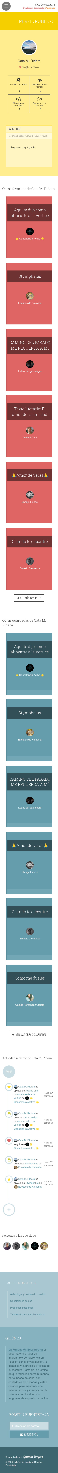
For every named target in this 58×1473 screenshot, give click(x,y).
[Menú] (6, 6)
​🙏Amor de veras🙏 (29, 475)
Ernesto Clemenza (30, 568)
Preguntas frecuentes (22, 1307)
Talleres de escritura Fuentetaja (27, 1314)
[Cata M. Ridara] (29, 47)
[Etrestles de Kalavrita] (16, 1167)
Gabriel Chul (30, 437)
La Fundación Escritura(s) (26, 1349)
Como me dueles (30, 978)
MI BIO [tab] (15, 128)
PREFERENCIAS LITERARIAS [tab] (29, 135)
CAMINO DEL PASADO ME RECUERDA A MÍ (29, 345)
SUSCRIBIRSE (30, 1434)
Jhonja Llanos (30, 502)
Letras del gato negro (29, 371)
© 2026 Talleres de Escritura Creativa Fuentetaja (23, 1463)
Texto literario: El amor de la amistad (29, 411)
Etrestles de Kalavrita (29, 303)
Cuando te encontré (30, 541)
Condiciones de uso (21, 1301)
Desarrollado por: (24, 1457)
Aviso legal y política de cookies (27, 1294)
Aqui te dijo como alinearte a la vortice (30, 212)
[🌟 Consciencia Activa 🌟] (27, 1098)
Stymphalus (30, 276)
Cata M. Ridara (26, 1086)
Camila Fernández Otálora (29, 1005)
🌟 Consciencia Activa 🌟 (29, 238)
